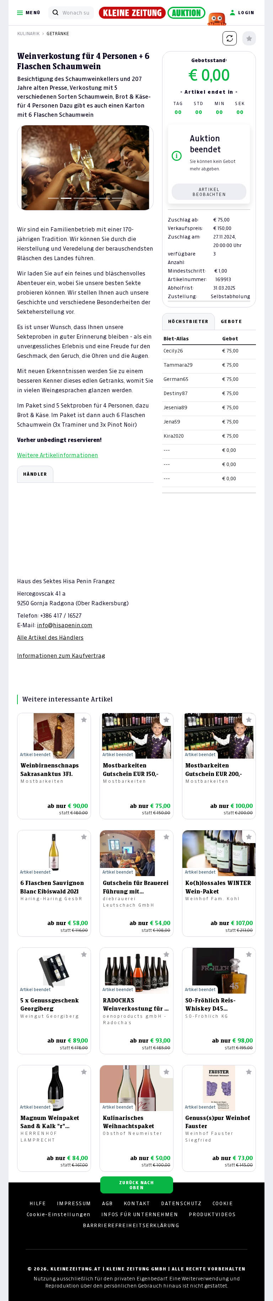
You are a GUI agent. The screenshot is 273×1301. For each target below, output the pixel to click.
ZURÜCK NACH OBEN (136, 1185)
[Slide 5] (104, 198)
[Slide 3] (79, 198)
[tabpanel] (85, 563)
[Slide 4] (91, 198)
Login (246, 12)
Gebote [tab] (231, 321)
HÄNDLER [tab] (35, 474)
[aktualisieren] (230, 38)
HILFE (38, 1203)
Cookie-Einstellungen (59, 1214)
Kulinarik (28, 33)
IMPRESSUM (74, 1203)
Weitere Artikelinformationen (57, 455)
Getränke (58, 33)
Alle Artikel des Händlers (50, 637)
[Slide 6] (117, 198)
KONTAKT (137, 1203)
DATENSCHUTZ (181, 1203)
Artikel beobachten (209, 192)
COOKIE (223, 1203)
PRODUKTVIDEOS (212, 1214)
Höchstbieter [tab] (188, 321)
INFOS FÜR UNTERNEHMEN (139, 1214)
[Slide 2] (66, 198)
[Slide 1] (53, 198)
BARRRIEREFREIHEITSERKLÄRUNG (131, 1225)
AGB (107, 1203)
